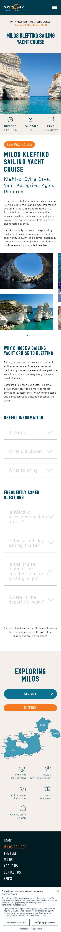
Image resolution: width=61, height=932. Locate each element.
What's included (26, 451)
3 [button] (33, 335)
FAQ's (8, 878)
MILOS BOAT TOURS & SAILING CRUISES (33, 21)
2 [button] (30, 335)
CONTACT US (12, 872)
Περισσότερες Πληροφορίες (30, 929)
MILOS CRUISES (15, 847)
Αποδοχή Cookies (16, 922)
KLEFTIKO (30, 708)
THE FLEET (11, 853)
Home (12, 21)
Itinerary (18, 432)
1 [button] (27, 335)
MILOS (8, 859)
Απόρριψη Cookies (45, 922)
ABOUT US (11, 866)
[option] (30, 291)
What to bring (23, 470)
